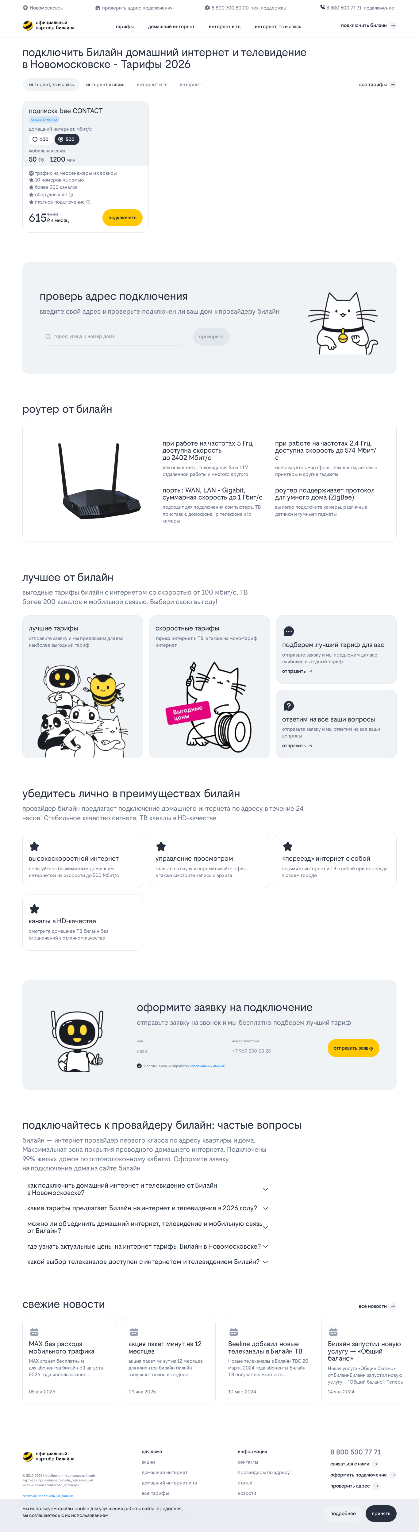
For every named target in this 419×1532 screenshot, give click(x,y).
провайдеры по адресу (264, 1472)
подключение (379, 8)
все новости (373, 1306)
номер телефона (245, 1041)
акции (148, 1462)
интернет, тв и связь (278, 26)
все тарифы (373, 84)
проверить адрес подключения (137, 8)
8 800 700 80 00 (230, 8)
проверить (211, 336)
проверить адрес (350, 1486)
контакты (248, 1462)
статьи (245, 1483)
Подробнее (343, 1513)
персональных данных (207, 1066)
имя (140, 1041)
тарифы (124, 26)
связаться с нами (349, 1464)
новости (247, 1493)
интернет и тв (224, 26)
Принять (381, 1513)
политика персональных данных (47, 1496)
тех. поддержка (268, 8)
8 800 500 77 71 (343, 8)
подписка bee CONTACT (66, 111)
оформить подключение (358, 1475)
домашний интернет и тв (169, 1483)
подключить (122, 217)
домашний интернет (171, 26)
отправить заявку (353, 1048)
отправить (294, 671)
